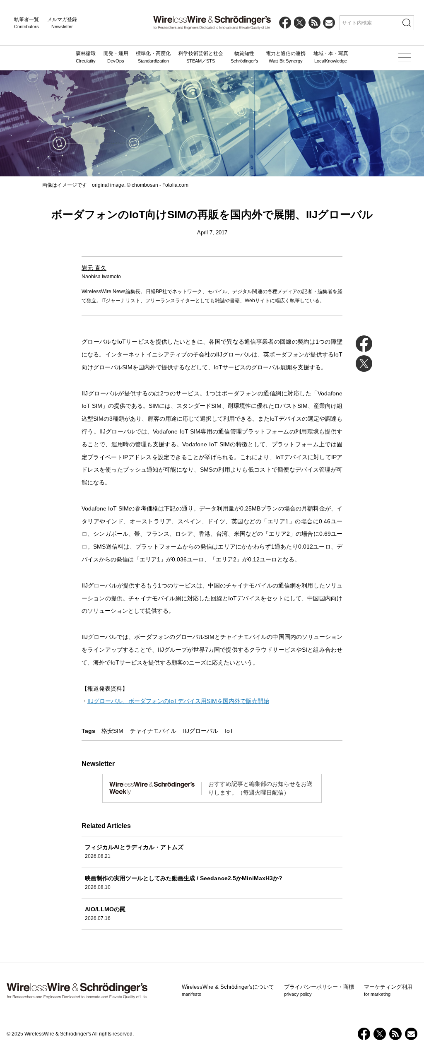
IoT (229, 730)
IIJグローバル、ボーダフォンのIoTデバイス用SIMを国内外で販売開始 (178, 701)
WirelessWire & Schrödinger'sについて (228, 990)
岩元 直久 (94, 268)
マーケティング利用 (388, 990)
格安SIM (112, 730)
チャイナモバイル (153, 730)
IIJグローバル (200, 730)
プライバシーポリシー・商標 (319, 990)
